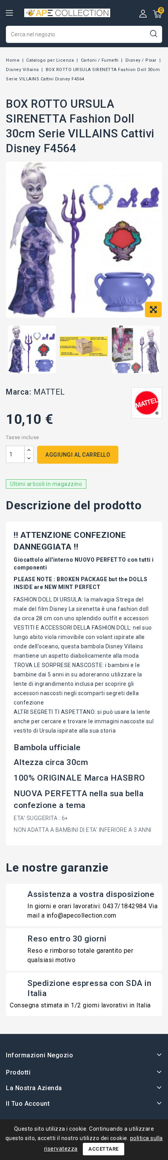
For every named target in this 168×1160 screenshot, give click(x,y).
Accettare (103, 1149)
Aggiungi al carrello (77, 455)
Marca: (18, 392)
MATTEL (49, 392)
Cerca (153, 33)
